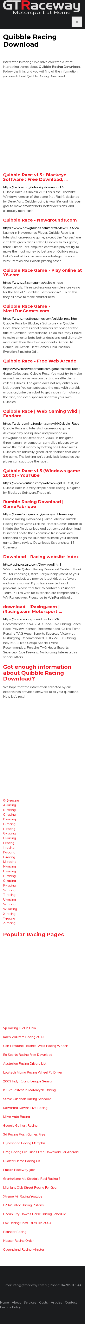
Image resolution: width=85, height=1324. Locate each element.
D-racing (9, 819)
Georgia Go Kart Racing (20, 1125)
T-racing (9, 895)
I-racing (8, 843)
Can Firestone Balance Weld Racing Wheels (35, 1046)
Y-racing (9, 918)
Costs (43, 1302)
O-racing (9, 871)
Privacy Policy (10, 1307)
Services (30, 1302)
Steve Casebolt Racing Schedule (27, 1099)
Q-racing (9, 880)
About (16, 1302)
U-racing (9, 899)
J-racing (8, 847)
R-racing (9, 885)
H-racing (9, 838)
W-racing (10, 909)
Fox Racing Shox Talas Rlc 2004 (27, 1223)
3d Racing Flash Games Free (24, 1134)
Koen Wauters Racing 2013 (23, 1037)
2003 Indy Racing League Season (28, 1081)
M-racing (9, 861)
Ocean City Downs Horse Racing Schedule (34, 1214)
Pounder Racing (14, 1232)
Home (4, 1302)
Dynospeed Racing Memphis (24, 1143)
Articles (56, 1302)
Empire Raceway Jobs (19, 1170)
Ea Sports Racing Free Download (27, 1054)
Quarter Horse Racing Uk (21, 1161)
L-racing (9, 857)
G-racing (9, 833)
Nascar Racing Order (18, 1240)
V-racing (9, 904)
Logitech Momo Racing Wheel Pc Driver (32, 1072)
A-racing (9, 805)
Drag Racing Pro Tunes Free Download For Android (41, 1152)
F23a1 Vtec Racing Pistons (23, 1205)
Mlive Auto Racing (16, 1116)
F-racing (9, 829)
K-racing (9, 852)
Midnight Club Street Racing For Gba (30, 1187)
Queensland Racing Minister (23, 1249)
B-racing (9, 810)
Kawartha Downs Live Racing (25, 1108)
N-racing (9, 866)
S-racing (9, 890)
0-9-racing (11, 800)
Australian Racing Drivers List (24, 1063)
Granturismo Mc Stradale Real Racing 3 (32, 1178)
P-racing (9, 876)
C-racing (9, 814)
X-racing (9, 914)
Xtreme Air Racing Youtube (22, 1196)
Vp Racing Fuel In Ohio (19, 1028)
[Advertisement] (42, 125)
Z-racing (9, 923)
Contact (71, 1302)
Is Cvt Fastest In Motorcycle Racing (29, 1090)
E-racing (9, 824)
